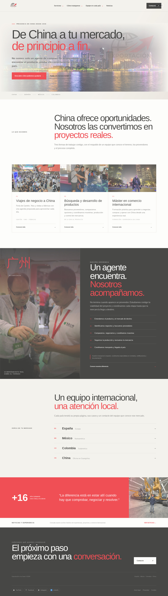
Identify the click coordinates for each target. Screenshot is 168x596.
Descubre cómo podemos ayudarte (29, 76)
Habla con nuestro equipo (60, 76)
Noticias (109, 6)
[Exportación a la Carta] (13, 5)
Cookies (153, 590)
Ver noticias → (150, 523)
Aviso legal (137, 590)
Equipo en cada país (94, 6)
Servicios (59, 6)
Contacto (154, 6)
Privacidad (146, 590)
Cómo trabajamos (75, 6)
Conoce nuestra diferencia (123, 366)
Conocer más (36, 227)
